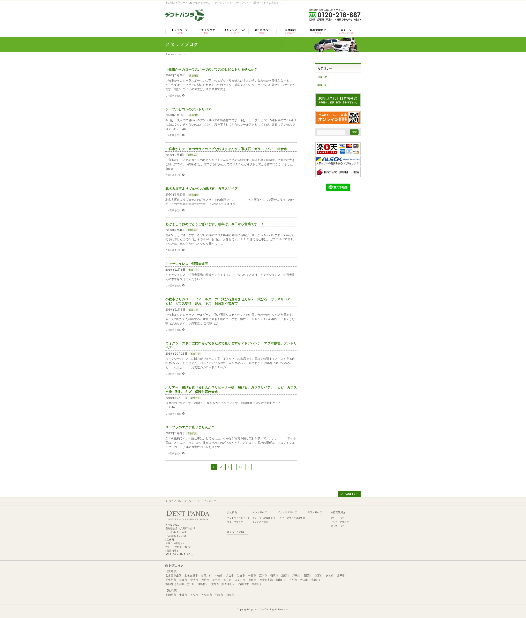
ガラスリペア (314, 512)
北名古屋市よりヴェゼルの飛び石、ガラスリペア (201, 188)
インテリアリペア (287, 512)
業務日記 (193, 75)
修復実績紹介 (338, 512)
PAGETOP (351, 493)
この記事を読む (173, 95)
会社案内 (232, 512)
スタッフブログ (235, 522)
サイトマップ (208, 501)
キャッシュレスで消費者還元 (186, 263)
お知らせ (193, 270)
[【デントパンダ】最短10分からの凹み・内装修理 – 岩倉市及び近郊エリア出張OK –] (184, 17)
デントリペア (259, 512)
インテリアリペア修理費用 (291, 518)
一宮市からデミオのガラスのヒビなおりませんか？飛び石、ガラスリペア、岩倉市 (226, 149)
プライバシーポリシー (181, 501)
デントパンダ (258, 609)
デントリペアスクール (238, 518)
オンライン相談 (235, 532)
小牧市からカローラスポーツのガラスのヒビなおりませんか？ (211, 69)
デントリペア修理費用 (263, 518)
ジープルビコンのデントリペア (188, 109)
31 (240, 466)
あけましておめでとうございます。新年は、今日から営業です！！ (214, 224)
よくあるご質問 (260, 522)
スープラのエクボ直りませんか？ (190, 427)
